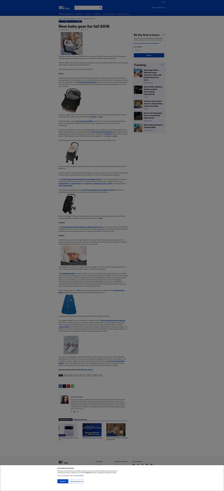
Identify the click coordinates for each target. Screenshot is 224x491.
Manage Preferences (77, 481)
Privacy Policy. (79, 475)
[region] (112, 478)
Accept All (63, 481)
